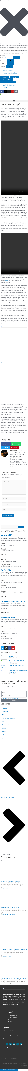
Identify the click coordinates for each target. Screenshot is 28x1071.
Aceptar (5, 77)
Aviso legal (4, 1063)
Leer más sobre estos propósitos (10, 73)
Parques (4, 731)
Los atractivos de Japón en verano (11, 907)
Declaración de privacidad (9, 85)
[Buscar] (21, 527)
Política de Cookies (22, 1063)
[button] (14, 22)
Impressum (5, 87)
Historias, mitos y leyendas (8, 718)
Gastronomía (5, 738)
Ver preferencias (6, 79)
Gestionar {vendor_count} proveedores (12, 72)
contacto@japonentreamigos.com (14, 1035)
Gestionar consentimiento (9, 1069)
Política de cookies (7, 84)
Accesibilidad (24, 1065)
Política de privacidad (12, 1063)
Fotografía (4, 708)
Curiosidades (5, 711)
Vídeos (3, 734)
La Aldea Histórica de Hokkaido (10, 881)
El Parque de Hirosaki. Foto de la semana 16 (14, 949)
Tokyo (3, 714)
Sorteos (4, 728)
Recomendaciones (6, 724)
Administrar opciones (8, 68)
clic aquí (7, 280)
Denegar (15, 77)
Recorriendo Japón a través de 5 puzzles (13, 978)
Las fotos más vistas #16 (16, 665)
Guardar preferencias (8, 82)
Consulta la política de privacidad (10, 698)
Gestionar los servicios (8, 70)
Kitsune (11, 656)
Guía (3, 721)
